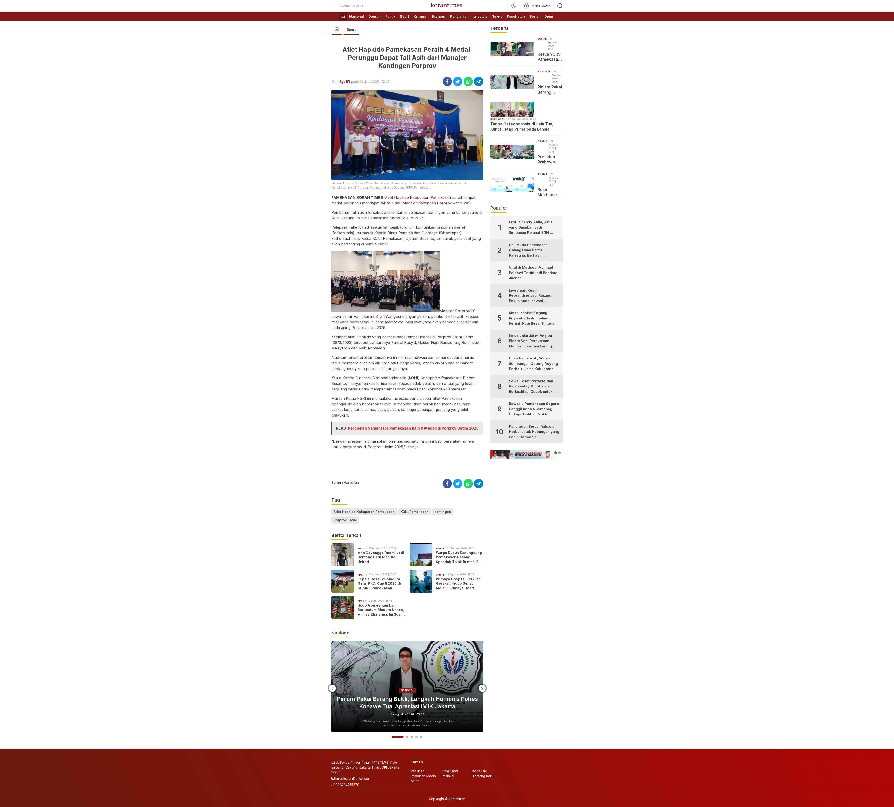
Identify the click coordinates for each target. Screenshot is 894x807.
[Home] (343, 16)
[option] (407, 686)
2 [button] (402, 737)
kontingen (442, 512)
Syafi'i (344, 82)
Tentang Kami (482, 776)
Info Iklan (417, 771)
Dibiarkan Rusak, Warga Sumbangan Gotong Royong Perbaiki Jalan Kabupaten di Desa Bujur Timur (533, 364)
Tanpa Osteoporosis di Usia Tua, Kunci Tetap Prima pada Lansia (407, 702)
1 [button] (393, 737)
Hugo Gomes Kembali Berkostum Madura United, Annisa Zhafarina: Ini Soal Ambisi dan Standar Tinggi (381, 610)
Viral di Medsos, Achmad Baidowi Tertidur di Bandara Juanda (533, 272)
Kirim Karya (450, 771)
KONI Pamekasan (414, 512)
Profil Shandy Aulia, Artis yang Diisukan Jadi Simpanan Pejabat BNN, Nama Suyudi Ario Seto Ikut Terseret (532, 227)
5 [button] (421, 737)
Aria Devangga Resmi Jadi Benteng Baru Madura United (381, 557)
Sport (351, 29)
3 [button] (412, 737)
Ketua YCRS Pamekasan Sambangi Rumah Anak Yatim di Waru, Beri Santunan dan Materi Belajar (550, 57)
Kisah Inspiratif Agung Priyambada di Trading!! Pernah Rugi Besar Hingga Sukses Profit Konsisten (531, 318)
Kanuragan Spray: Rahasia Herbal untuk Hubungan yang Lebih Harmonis (534, 431)
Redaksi (448, 776)
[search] (560, 6)
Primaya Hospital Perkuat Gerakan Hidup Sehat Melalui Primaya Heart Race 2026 (458, 583)
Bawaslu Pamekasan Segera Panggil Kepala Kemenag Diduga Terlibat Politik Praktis (534, 409)
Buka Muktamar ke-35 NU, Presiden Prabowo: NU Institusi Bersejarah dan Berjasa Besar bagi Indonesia (550, 192)
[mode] (514, 6)
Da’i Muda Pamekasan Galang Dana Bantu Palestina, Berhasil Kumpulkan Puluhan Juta (530, 250)
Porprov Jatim (345, 520)
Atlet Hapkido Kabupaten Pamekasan (418, 197)
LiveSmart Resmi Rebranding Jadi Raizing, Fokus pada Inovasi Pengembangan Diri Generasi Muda (530, 296)
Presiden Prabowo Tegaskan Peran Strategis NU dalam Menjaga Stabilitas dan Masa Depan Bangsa (550, 160)
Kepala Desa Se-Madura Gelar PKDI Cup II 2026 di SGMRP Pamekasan (379, 583)
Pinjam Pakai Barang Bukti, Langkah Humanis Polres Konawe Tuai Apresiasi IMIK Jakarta (550, 90)
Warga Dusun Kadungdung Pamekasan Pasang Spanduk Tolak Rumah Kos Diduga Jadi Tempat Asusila (459, 557)
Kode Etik (479, 771)
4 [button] (416, 737)
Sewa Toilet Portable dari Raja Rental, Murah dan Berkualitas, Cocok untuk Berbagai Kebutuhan (531, 386)
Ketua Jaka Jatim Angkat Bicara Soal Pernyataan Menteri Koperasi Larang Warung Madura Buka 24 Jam (530, 341)
